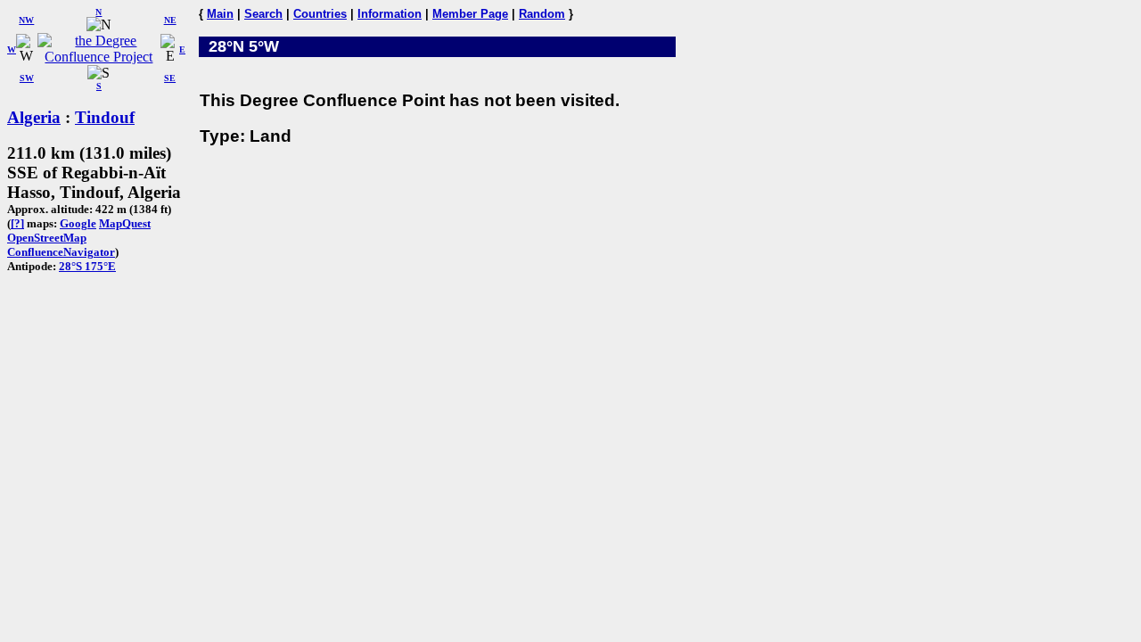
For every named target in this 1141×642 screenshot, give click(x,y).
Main (220, 14)
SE (170, 78)
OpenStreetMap (46, 237)
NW (26, 20)
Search (263, 14)
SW (27, 78)
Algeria (34, 117)
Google (78, 223)
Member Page (470, 14)
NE (170, 20)
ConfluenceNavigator (61, 252)
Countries (320, 14)
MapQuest (125, 223)
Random (542, 14)
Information (389, 14)
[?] (17, 223)
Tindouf (105, 117)
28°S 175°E (87, 266)
